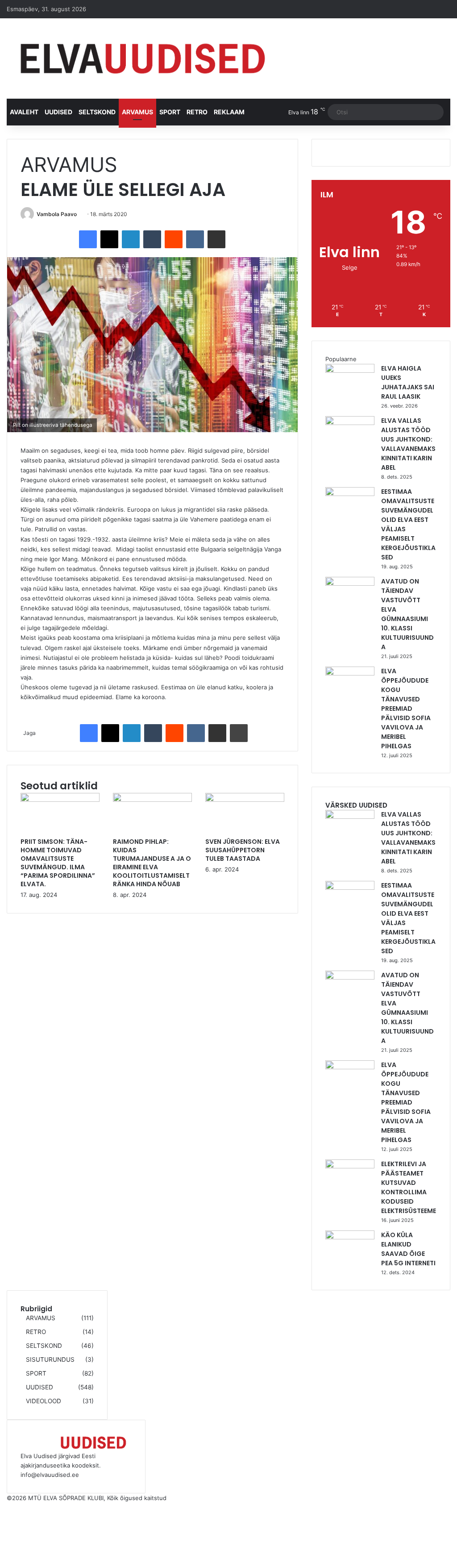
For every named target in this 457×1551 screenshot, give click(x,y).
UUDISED (58, 112)
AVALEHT (24, 112)
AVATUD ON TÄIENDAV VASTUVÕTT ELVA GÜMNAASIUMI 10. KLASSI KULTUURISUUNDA (407, 614)
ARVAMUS (137, 112)
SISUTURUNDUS (50, 1359)
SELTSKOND (97, 112)
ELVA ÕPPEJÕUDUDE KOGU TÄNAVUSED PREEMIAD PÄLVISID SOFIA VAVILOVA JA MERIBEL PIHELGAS (406, 708)
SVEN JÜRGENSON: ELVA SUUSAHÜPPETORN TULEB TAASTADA (242, 850)
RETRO (197, 112)
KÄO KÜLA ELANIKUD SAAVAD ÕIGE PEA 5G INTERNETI (408, 1248)
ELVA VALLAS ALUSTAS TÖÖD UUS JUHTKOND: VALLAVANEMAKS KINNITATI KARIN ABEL (408, 444)
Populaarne (341, 359)
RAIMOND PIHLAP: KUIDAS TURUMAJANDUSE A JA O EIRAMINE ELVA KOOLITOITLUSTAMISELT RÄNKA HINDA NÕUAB (152, 862)
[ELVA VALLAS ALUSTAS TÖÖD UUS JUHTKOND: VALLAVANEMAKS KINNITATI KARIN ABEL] (349, 422)
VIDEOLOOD (43, 1401)
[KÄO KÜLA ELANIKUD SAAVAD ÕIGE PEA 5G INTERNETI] (349, 1237)
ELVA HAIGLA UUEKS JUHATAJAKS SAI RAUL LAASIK (407, 382)
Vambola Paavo (57, 214)
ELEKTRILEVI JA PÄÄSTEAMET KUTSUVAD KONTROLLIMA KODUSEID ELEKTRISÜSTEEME (408, 1187)
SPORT (169, 112)
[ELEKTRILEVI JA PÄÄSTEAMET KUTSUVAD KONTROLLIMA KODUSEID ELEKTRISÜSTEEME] (349, 1166)
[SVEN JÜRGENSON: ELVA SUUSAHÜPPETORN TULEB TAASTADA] (244, 799)
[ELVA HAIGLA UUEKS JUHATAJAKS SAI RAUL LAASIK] (349, 370)
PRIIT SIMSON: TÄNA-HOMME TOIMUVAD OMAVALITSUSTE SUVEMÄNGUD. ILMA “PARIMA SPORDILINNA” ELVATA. (58, 862)
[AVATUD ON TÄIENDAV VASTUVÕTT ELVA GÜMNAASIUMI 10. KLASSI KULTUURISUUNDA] (349, 583)
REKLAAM (229, 112)
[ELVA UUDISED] (143, 58)
